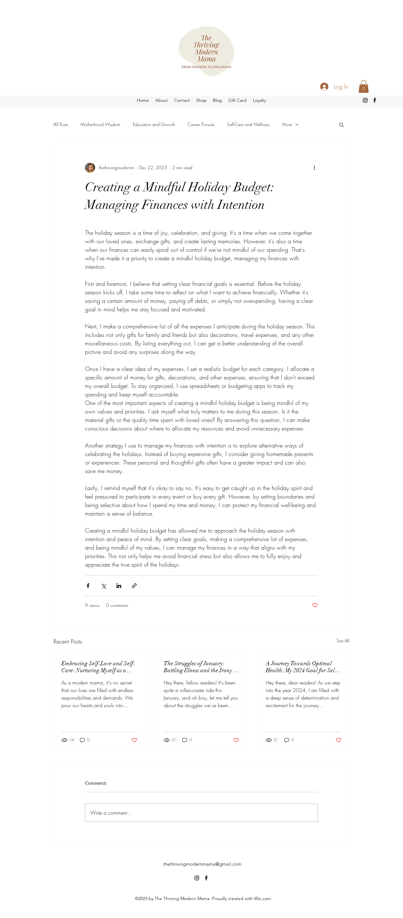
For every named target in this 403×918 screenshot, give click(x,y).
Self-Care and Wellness (248, 124)
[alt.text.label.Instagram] (365, 100)
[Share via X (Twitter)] (103, 586)
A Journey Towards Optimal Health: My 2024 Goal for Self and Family (301, 667)
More (287, 124)
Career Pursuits (201, 124)
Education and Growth (154, 124)
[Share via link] (134, 586)
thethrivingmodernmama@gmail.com (202, 864)
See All (343, 641)
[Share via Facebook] (88, 586)
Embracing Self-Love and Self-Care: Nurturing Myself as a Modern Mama (98, 667)
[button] (363, 86)
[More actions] (314, 167)
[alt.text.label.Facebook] (375, 100)
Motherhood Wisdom (100, 124)
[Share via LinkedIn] (119, 586)
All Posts (61, 124)
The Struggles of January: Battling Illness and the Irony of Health (201, 667)
